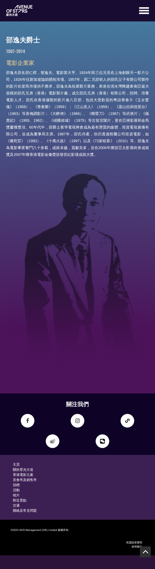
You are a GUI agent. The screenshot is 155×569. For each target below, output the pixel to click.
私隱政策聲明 (134, 542)
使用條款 (137, 546)
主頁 (16, 464)
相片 (16, 494)
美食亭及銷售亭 (25, 479)
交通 (16, 505)
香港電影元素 (23, 474)
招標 (16, 484)
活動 (16, 489)
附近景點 (19, 500)
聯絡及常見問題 (25, 510)
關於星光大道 (23, 469)
